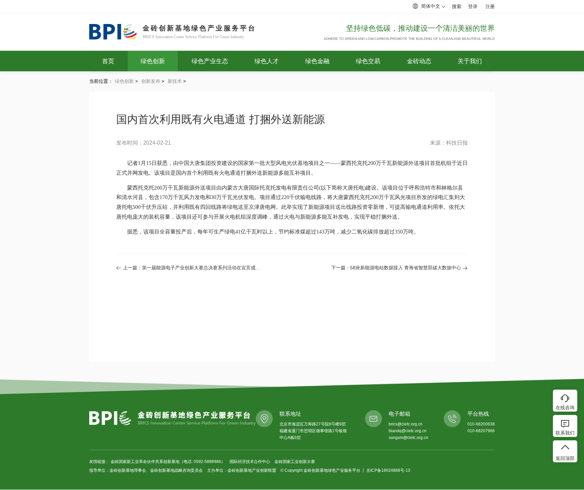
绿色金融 (317, 61)
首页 (108, 61)
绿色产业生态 (210, 61)
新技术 (175, 81)
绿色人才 (266, 61)
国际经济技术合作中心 (250, 461)
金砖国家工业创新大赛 (294, 461)
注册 (490, 6)
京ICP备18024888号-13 (388, 470)
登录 (473, 6)
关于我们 (470, 61)
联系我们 (565, 433)
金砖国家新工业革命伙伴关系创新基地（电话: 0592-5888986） (168, 461)
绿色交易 (368, 61)
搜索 (456, 6)
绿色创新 (153, 61)
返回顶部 (565, 458)
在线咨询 (565, 407)
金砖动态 (419, 61)
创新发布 (150, 81)
